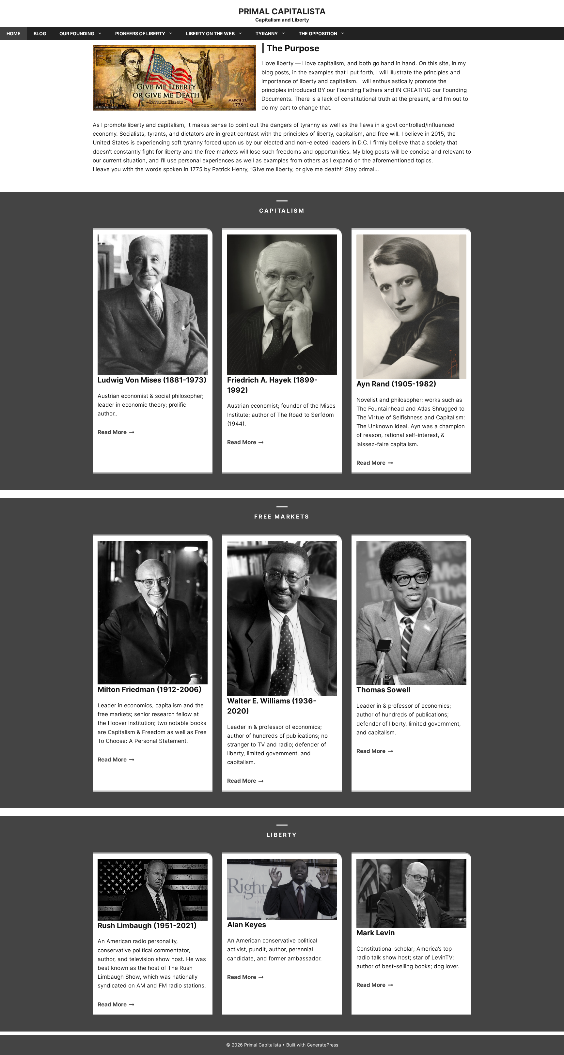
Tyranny (267, 33)
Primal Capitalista (282, 11)
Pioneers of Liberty (140, 33)
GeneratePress (322, 1044)
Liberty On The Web (210, 33)
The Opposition (318, 33)
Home (14, 33)
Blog (40, 33)
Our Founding (76, 33)
